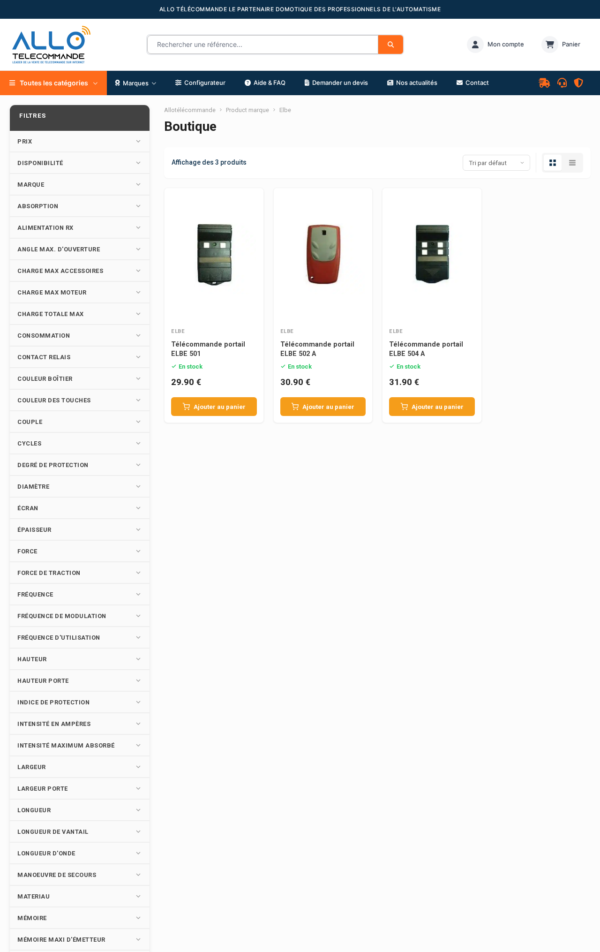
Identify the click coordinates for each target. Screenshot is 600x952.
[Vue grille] (553, 163)
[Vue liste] (572, 163)
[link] (495, 44)
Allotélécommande (190, 109)
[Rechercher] (390, 44)
